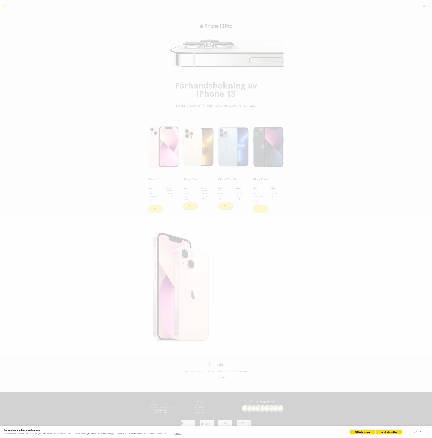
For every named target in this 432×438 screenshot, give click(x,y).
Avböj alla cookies (389, 432)
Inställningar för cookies (416, 432)
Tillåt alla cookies (362, 432)
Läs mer (178, 434)
